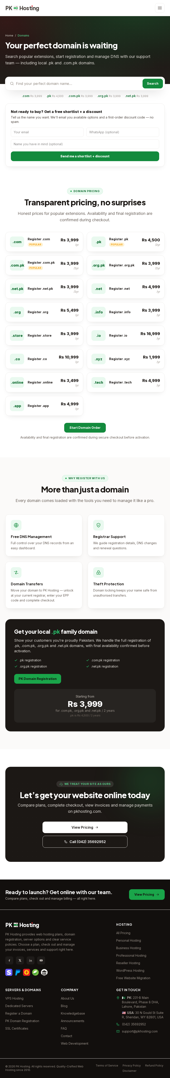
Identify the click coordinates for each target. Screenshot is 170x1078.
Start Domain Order (85, 427)
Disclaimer (129, 1070)
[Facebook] (9, 960)
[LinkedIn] (31, 960)
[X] (20, 960)
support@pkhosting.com (140, 1031)
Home (9, 35)
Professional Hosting (131, 955)
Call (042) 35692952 (88, 842)
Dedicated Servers (19, 1006)
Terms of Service (107, 1065)
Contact (66, 1036)
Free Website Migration (133, 978)
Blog (64, 1006)
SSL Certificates (16, 1028)
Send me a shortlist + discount (85, 156)
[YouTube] (41, 960)
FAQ (64, 1028)
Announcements (72, 1021)
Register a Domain (18, 1013)
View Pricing (82, 827)
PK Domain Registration (38, 679)
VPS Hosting (14, 998)
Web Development (74, 1043)
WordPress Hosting (130, 970)
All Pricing (123, 933)
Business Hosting (128, 948)
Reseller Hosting (128, 963)
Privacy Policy (132, 1065)
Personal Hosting (128, 940)
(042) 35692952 (134, 1024)
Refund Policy (154, 1065)
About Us (67, 998)
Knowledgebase (73, 1013)
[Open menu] (160, 8)
